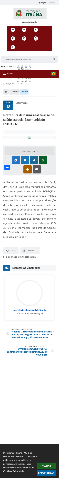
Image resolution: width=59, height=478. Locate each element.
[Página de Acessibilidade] (12, 47)
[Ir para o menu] (29, 47)
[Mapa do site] (35, 38)
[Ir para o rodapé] (43, 47)
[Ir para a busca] (36, 47)
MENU (10, 73)
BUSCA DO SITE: (10, 54)
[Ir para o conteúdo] (22, 47)
